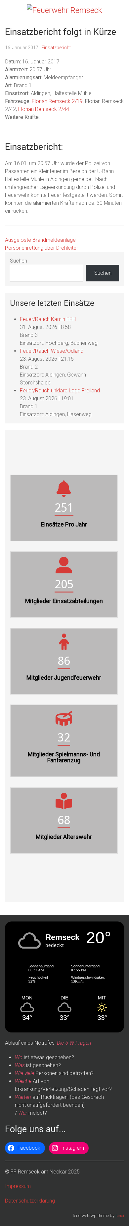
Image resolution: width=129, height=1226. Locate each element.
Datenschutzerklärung (30, 1201)
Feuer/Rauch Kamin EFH (48, 319)
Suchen (18, 261)
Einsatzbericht (56, 47)
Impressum (18, 1186)
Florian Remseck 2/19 (57, 101)
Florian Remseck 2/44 (43, 109)
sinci (119, 1215)
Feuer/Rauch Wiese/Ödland (51, 351)
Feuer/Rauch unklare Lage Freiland (60, 390)
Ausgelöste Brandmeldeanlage (40, 240)
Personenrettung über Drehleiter (41, 248)
